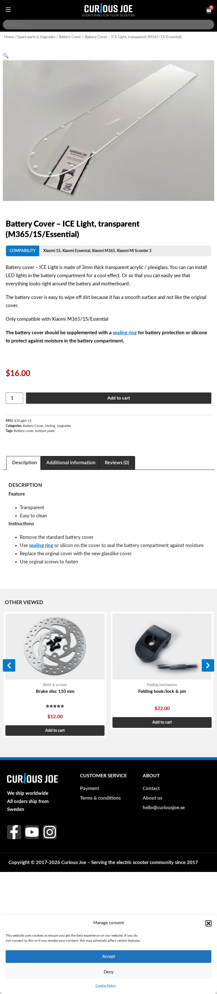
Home (9, 37)
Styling (50, 425)
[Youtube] (32, 832)
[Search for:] (108, 24)
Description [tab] (24, 462)
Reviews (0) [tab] (117, 462)
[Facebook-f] (14, 832)
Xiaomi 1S (51, 251)
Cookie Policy (106, 985)
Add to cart (118, 398)
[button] (208, 923)
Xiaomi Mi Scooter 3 (134, 251)
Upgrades (64, 425)
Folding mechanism (162, 685)
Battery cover (24, 431)
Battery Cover (70, 37)
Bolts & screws (55, 685)
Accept (108, 956)
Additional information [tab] (71, 462)
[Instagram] (50, 832)
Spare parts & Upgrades (36, 37)
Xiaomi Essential (76, 251)
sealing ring (125, 332)
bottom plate (45, 431)
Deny (109, 972)
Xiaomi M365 (103, 251)
